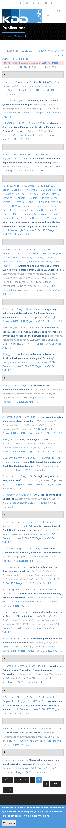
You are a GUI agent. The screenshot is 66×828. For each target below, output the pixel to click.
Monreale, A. (20, 154)
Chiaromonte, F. (33, 190)
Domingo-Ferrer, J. (49, 194)
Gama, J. (11, 593)
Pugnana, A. (26, 589)
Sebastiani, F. (47, 261)
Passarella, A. (9, 210)
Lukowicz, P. (43, 202)
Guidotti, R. (22, 123)
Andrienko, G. (19, 186)
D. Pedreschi (8, 309)
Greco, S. (52, 278)
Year (27, 59)
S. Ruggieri (7, 82)
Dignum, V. (33, 194)
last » (8, 789)
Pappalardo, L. (12, 257)
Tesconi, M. (8, 265)
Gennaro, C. (8, 253)
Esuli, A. (41, 249)
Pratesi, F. (18, 214)
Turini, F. (24, 158)
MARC (50, 51)
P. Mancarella (9, 666)
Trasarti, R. (17, 218)
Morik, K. (41, 206)
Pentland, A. (51, 210)
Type (21, 59)
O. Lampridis (9, 123)
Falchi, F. (50, 249)
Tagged (42, 51)
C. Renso (7, 567)
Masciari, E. (8, 282)
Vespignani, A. (54, 218)
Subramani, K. (34, 728)
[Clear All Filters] (49, 63)
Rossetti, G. (21, 261)
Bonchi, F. (7, 190)
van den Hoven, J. (32, 218)
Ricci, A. (18, 327)
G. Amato (7, 249)
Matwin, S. (56, 202)
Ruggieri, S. (20, 100)
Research (20, 36)
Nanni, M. (47, 253)
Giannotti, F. (34, 154)
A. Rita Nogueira (10, 589)
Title (13, 59)
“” (35, 82)
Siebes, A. (55, 214)
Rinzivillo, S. (30, 214)
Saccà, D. (24, 282)
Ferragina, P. (8, 198)
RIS (61, 55)
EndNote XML (10, 94)
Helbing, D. (47, 198)
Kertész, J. (7, 202)
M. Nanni (6, 186)
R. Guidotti (7, 154)
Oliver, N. (52, 206)
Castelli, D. (31, 249)
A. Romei (7, 417)
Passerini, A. (23, 210)
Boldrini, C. (49, 186)
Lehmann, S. (20, 202)
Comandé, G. (49, 190)
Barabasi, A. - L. (35, 186)
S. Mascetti (7, 327)
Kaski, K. (58, 198)
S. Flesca (42, 278)
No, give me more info (36, 815)
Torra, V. (6, 218)
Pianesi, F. (7, 214)
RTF (35, 51)
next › (55, 783)
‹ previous (21, 779)
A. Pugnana (8, 612)
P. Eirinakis (7, 728)
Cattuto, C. (18, 190)
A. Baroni (7, 760)
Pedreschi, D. (48, 154)
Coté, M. (10, 194)
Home (6, 36)
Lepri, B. (32, 202)
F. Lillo (5, 100)
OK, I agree (9, 823)
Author (5, 59)
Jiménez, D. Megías (12, 206)
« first (7, 779)
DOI (55, 108)
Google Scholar (17, 90)
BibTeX (28, 51)
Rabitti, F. (50, 257)
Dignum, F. (21, 194)
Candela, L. (19, 249)
